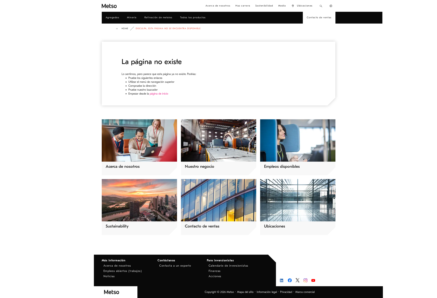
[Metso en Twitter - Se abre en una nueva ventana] (298, 280)
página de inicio (159, 93)
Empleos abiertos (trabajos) (122, 271)
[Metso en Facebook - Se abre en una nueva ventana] (290, 280)
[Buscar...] (321, 6)
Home (125, 28)
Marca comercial (305, 292)
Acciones (215, 276)
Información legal (267, 292)
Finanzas (215, 271)
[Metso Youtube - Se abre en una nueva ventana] (313, 280)
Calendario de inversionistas (228, 265)
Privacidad (286, 292)
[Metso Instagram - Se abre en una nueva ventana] (305, 280)
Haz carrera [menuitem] (242, 5)
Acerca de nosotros (117, 265)
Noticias (109, 276)
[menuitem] (302, 6)
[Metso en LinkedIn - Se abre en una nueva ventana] (282, 280)
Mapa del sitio (245, 292)
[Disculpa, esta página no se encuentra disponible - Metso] (121, 6)
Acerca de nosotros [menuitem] (218, 5)
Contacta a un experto (175, 265)
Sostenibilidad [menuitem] (264, 5)
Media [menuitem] (282, 5)
